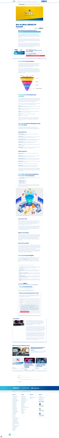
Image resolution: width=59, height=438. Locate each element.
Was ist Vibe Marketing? (17, 364)
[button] (39, 28)
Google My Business (14, 408)
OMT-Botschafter (23, 401)
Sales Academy (23, 403)
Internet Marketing (14, 412)
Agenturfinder (36, 1)
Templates (22, 410)
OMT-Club (22, 411)
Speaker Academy (23, 402)
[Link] (27, 379)
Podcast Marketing (14, 420)
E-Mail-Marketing (14, 404)
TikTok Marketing (14, 426)
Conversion (26, 63)
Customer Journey (24, 34)
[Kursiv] (21, 379)
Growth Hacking (14, 409)
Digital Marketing (14, 401)
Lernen (24, 1)
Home (16, 391)
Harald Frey (37, 368)
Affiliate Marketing (14, 396)
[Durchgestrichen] (23, 379)
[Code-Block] (26, 379)
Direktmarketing (14, 402)
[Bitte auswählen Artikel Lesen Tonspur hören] (29, 31)
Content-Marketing (36, 184)
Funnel (22, 33)
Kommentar (36, 284)
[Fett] (20, 379)
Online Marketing (14, 417)
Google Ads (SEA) (14, 407)
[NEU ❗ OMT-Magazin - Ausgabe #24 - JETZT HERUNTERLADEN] (19, 51)
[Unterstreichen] (22, 379)
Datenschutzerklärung (33, 397)
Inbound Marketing (14, 410)
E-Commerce (14, 403)
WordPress (13, 430)
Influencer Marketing (15, 411)
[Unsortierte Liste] (25, 379)
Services (30, 1)
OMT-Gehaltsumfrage (24, 399)
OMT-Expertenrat (23, 398)
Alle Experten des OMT (24, 400)
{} (28, 379)
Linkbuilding (14, 413)
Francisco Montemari (15, 368)
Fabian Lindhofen (33, 350)
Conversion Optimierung (15, 400)
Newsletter (22, 413)
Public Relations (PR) (15, 421)
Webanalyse (14, 428)
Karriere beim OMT (23, 397)
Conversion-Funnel (22, 177)
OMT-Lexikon (23, 412)
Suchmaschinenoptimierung (16, 425)
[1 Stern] (19, 288)
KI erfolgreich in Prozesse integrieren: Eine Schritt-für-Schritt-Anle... (41, 365)
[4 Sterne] (22, 288)
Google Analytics (14, 406)
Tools (32, 1)
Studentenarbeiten (23, 409)
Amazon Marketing (14, 397)
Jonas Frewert (23, 28)
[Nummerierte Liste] (24, 379)
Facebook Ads (14, 405)
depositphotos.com (21, 21)
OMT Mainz (19, 1)
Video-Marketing (14, 427)
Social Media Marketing (15, 422)
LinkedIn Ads (14, 414)
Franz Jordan (26, 369)
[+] (29, 379)
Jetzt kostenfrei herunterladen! (35, 55)
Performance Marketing (15, 418)
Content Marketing (14, 399)
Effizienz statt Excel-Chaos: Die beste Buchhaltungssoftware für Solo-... (38, 348)
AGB (30, 396)
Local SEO (13, 415)
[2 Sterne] (20, 288)
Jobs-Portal (22, 405)
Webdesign (13, 429)
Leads (33, 234)
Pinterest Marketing (15, 419)
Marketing (32, 349)
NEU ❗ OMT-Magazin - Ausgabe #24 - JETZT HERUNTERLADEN (34, 51)
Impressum (31, 398)
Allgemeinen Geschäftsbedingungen (30, 306)
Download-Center (23, 406)
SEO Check (22, 404)
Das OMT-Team (23, 396)
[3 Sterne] (21, 288)
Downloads (27, 1)
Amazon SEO (14, 398)
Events (22, 1)
